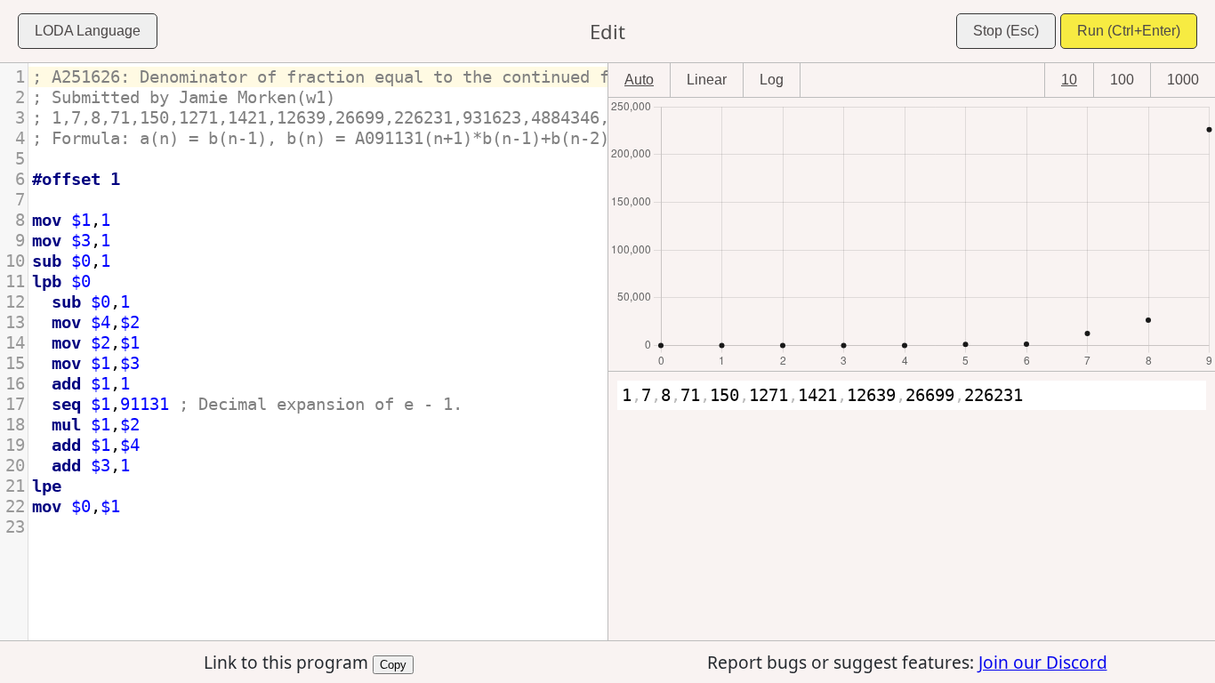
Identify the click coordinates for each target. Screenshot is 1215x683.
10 (1069, 79)
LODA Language (88, 30)
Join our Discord (1042, 662)
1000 (1183, 79)
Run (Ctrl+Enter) (1128, 30)
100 (1122, 79)
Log (772, 79)
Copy (393, 663)
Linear (707, 79)
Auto (639, 79)
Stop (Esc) (1006, 30)
